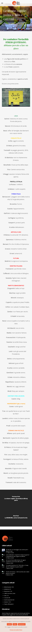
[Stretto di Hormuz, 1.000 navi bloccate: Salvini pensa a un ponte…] (3, 575)
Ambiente (6, 589)
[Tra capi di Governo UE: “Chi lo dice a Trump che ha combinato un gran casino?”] (3, 568)
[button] (2, 3)
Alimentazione (7, 587)
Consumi (6, 597)
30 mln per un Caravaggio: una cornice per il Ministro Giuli (17, 550)
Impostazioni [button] (22, 624)
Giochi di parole (8, 600)
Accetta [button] (9, 624)
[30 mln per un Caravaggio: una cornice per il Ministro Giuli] (3, 551)
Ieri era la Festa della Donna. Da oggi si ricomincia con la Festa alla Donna (16, 560)
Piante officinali (8, 604)
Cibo (5, 595)
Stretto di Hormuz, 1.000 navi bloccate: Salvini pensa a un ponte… (17, 572)
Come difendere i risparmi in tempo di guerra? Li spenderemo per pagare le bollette (17, 555)
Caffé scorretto (23, 25)
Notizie (6, 602)
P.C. (5, 25)
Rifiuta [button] (14, 624)
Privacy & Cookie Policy (16, 630)
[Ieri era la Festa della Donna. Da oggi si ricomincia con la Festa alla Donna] (3, 561)
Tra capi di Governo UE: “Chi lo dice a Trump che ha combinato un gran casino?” (17, 566)
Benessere (7, 591)
